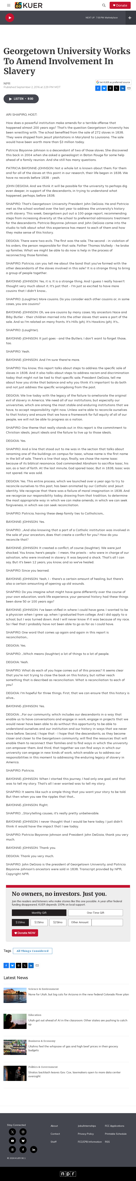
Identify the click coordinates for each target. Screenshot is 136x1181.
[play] (10, 18)
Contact (55, 1134)
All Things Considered (33, 951)
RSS (107, 1142)
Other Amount (80, 922)
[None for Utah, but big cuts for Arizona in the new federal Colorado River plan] (15, 995)
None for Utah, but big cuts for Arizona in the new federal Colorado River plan (78, 994)
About (54, 1126)
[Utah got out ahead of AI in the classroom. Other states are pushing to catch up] (15, 1021)
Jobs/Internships (87, 1126)
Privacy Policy (86, 1134)
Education (34, 1015)
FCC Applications (114, 1126)
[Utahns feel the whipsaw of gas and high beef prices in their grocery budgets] (15, 1047)
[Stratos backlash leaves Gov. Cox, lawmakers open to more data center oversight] (15, 1073)
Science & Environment (43, 989)
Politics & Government (43, 1067)
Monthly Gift (39, 912)
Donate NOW (26, 933)
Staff (53, 1142)
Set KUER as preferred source (114, 82)
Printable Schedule (116, 1134)
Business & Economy (41, 1041)
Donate (121, 5)
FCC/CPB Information (90, 1142)
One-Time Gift (95, 912)
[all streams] (131, 18)
